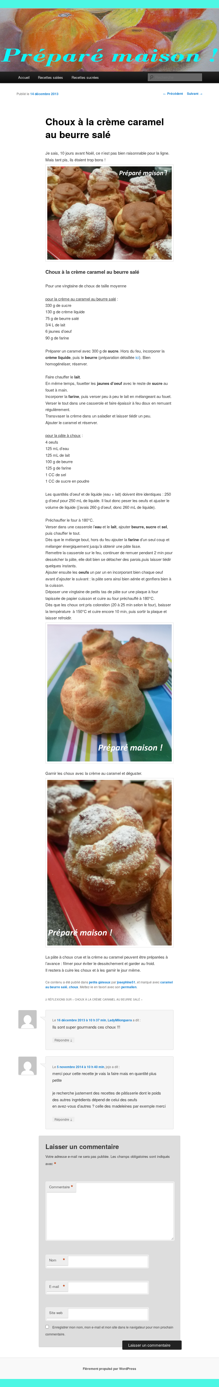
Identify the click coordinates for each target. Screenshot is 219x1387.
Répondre (63, 1039)
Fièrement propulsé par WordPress (109, 1368)
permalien (128, 986)
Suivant (194, 93)
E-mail (57, 1286)
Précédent (173, 93)
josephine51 (126, 982)
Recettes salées (50, 77)
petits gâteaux (100, 982)
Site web (55, 1312)
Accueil (24, 77)
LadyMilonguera (120, 1020)
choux (73, 986)
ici (136, 357)
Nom (57, 1260)
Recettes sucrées (85, 77)
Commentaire (61, 1187)
